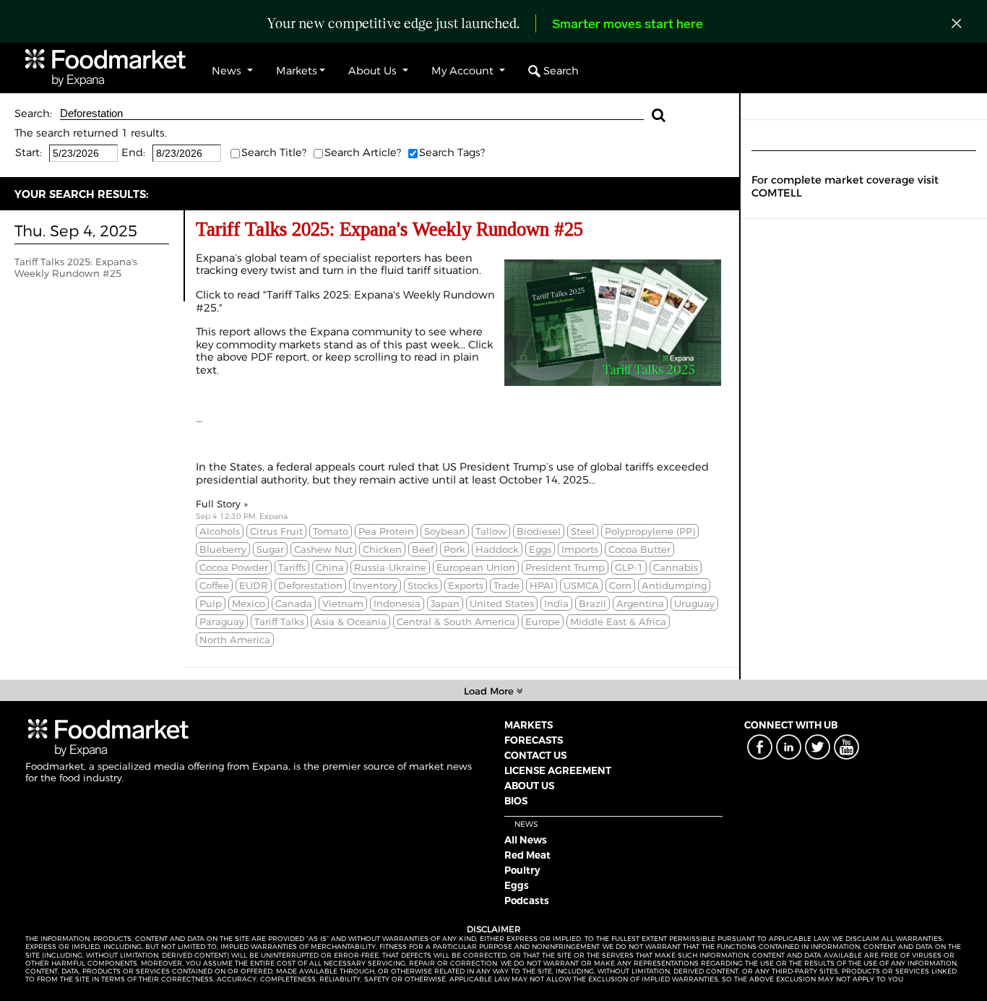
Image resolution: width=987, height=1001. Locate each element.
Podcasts (526, 900)
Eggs (516, 885)
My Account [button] (463, 70)
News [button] (228, 70)
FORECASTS (533, 740)
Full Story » (222, 504)
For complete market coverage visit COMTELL (845, 186)
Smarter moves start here (627, 25)
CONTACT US (535, 755)
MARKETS (528, 725)
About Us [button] (374, 70)
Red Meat (527, 855)
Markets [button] (296, 70)
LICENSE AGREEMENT (557, 770)
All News (525, 840)
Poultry (522, 870)
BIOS (515, 801)
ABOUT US (529, 785)
